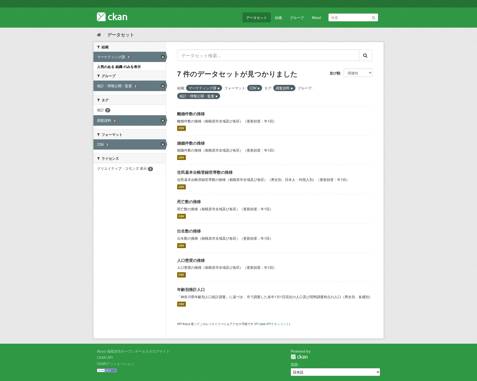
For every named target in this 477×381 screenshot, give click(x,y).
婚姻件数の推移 (191, 143)
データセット (256, 17)
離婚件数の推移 (191, 113)
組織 (278, 17)
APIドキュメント (277, 324)
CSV (181, 128)
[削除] (218, 88)
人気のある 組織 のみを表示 (119, 66)
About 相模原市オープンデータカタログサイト (133, 351)
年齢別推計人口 (191, 289)
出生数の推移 (189, 231)
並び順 (335, 72)
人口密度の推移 (191, 260)
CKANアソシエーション (115, 363)
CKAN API (105, 357)
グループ (297, 17)
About (316, 17)
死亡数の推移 (189, 201)
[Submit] (373, 17)
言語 (294, 364)
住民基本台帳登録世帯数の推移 (205, 172)
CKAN (299, 356)
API (256, 324)
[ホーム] (99, 34)
